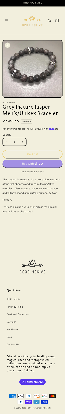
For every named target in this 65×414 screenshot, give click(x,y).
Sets (9, 337)
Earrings (11, 322)
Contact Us (13, 344)
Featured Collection (18, 314)
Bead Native (27, 408)
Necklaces (12, 329)
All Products (13, 299)
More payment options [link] (33, 172)
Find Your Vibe (15, 307)
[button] (6, 20)
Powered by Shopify (42, 408)
